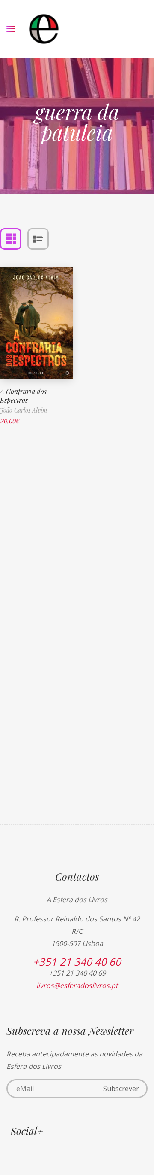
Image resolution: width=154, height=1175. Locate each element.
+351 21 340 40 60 (77, 962)
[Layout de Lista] (38, 239)
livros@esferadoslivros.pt (77, 985)
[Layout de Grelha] (10, 239)
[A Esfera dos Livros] (44, 29)
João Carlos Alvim (23, 410)
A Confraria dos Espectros (23, 396)
